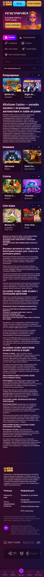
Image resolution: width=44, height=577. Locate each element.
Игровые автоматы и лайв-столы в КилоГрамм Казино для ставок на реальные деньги (20, 237)
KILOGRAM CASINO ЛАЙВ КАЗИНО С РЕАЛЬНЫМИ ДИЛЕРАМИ (19, 240)
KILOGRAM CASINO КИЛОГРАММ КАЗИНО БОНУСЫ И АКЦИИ (20, 243)
